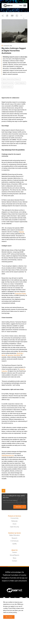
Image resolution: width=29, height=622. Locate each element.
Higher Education (14, 535)
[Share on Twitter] (17, 15)
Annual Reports (14, 555)
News (14, 558)
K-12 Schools (14, 541)
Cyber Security (14, 527)
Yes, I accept (9, 617)
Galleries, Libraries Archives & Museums (11, 79)
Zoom (14, 524)
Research (14, 538)
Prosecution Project (20, 293)
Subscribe (18, 506)
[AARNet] (8, 5)
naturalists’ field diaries (13, 355)
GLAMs (14, 544)
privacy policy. (13, 612)
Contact (14, 561)
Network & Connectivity (7, 83)
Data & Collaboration (20, 83)
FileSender (14, 521)
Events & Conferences (7, 86)
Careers (14, 552)
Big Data (21, 232)
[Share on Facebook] (7, 15)
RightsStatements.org (8, 455)
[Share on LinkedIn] (12, 15)
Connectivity (14, 518)
